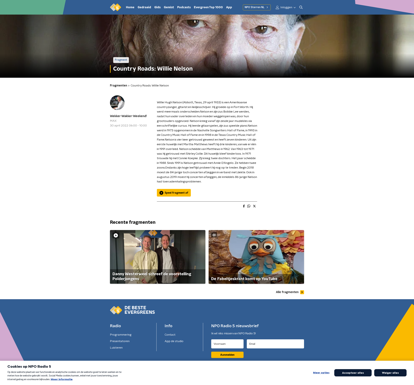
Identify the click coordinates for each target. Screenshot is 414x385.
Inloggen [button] (286, 7)
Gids (157, 7)
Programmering (120, 334)
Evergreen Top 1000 (208, 7)
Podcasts (184, 7)
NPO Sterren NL (254, 7)
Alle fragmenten (287, 292)
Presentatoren (120, 341)
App (229, 7)
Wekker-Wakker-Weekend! (128, 116)
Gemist (169, 7)
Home (130, 7)
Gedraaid (144, 7)
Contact (170, 334)
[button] (301, 7)
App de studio (174, 341)
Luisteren (116, 347)
